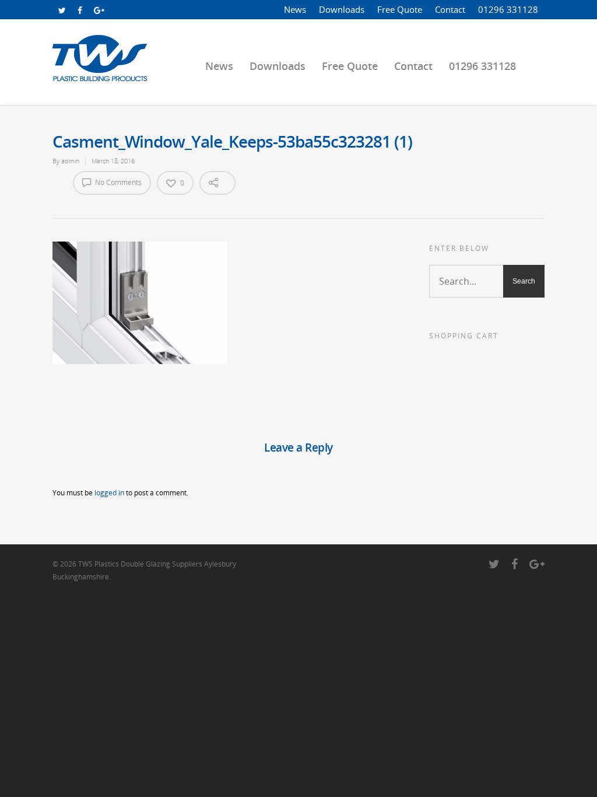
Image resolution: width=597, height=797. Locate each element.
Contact (450, 9)
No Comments (117, 182)
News (295, 9)
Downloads (341, 9)
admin (70, 160)
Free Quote (399, 9)
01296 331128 (508, 9)
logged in (109, 493)
